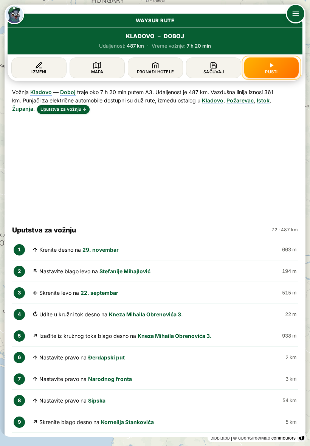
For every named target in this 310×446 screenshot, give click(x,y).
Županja (22, 108)
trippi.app (220, 437)
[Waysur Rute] (14, 14)
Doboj (68, 92)
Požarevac (240, 100)
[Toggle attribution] (301, 437)
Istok (263, 100)
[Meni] (295, 13)
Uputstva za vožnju (63, 109)
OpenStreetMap (254, 437)
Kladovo (41, 92)
